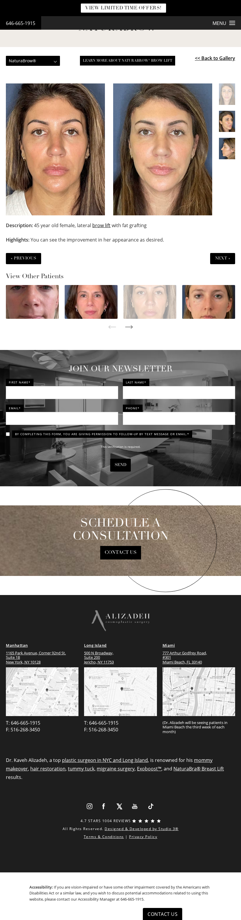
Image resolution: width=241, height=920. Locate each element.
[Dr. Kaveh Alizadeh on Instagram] (89, 806)
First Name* (20, 382)
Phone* (133, 408)
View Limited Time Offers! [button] (123, 8)
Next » (222, 258)
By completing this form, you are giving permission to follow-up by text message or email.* (102, 434)
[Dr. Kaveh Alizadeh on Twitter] (119, 806)
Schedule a (121, 530)
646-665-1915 (20, 23)
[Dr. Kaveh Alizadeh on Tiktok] (150, 806)
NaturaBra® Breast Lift (198, 768)
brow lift (101, 225)
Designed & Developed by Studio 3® (142, 828)
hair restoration (48, 768)
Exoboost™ (149, 768)
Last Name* (136, 382)
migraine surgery (116, 768)
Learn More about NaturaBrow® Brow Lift (127, 61)
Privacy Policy (143, 836)
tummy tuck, (82, 768)
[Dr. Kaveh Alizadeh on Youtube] (135, 806)
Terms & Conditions (104, 836)
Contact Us (121, 552)
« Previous (23, 258)
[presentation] (112, 327)
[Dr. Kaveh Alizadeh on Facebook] (104, 806)
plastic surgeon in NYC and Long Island (105, 760)
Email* (15, 408)
